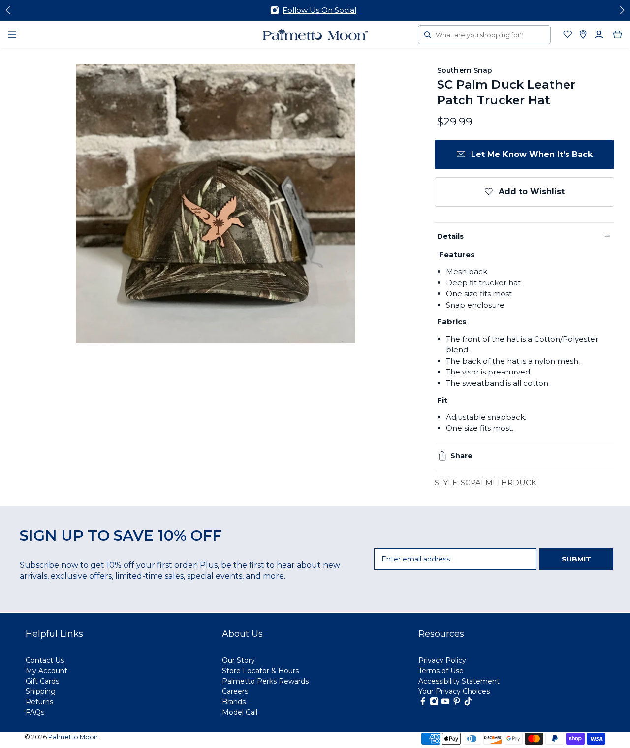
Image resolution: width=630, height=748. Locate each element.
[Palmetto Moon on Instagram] (434, 703)
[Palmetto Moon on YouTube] (445, 703)
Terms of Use (441, 670)
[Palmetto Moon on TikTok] (468, 703)
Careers (235, 691)
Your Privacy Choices (454, 691)
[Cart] (617, 34)
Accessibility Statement (459, 681)
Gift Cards (42, 681)
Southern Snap (464, 70)
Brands (234, 701)
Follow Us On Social (319, 10)
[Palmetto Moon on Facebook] (422, 703)
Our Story (238, 660)
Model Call (239, 712)
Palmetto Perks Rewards (265, 681)
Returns (39, 701)
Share (461, 455)
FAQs (35, 712)
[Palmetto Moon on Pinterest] (456, 703)
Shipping (41, 691)
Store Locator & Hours (260, 670)
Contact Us (45, 660)
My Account (46, 670)
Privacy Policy (442, 660)
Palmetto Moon (73, 737)
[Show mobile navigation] (12, 34)
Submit (576, 559)
